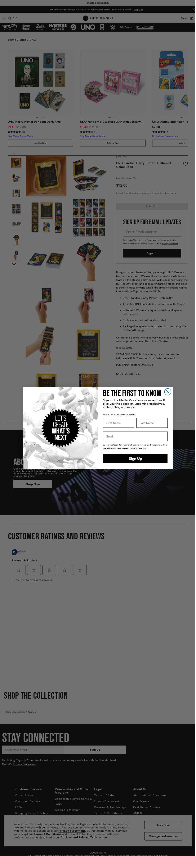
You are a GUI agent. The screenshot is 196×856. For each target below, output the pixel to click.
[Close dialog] (167, 391)
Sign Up (135, 458)
